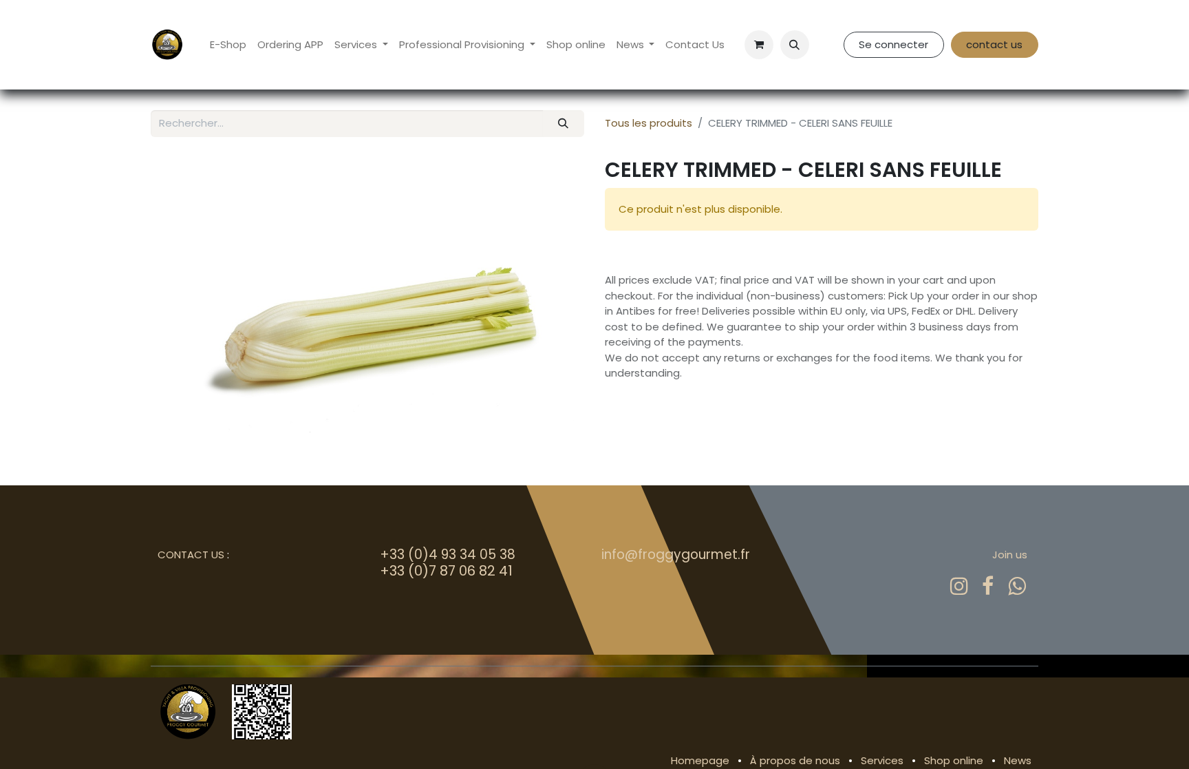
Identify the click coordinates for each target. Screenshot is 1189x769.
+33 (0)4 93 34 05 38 (447, 554)
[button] (794, 44)
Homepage (700, 760)
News (1017, 760)
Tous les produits (648, 123)
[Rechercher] (563, 123)
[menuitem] (228, 45)
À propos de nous (795, 760)
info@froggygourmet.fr (675, 554)
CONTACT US (191, 554)
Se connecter (893, 44)
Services (882, 760)
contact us (994, 44)
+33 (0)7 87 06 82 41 (446, 570)
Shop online (953, 760)
